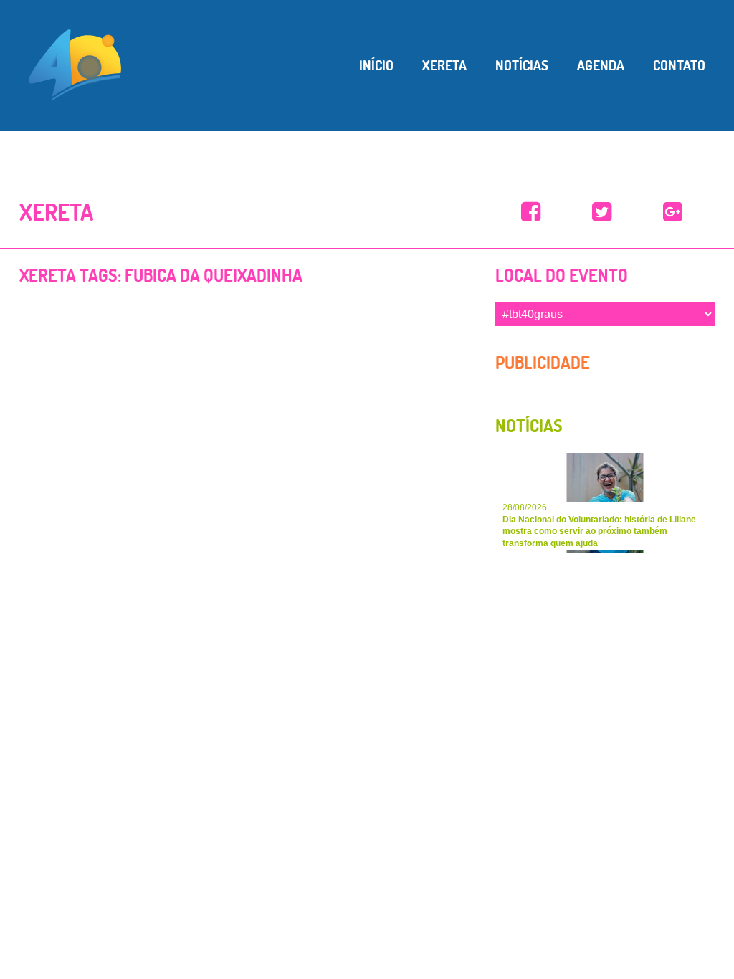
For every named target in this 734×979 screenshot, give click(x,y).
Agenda (600, 65)
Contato (679, 65)
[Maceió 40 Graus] (75, 64)
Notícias (521, 65)
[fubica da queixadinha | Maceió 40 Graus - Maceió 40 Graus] (530, 212)
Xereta (444, 65)
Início (376, 65)
